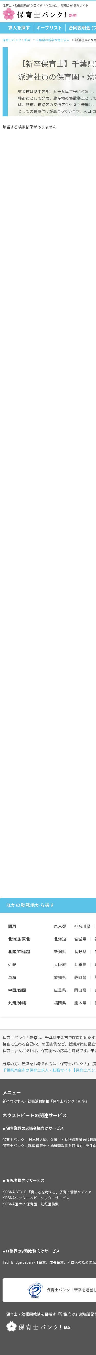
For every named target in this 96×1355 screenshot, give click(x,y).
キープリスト (49, 27)
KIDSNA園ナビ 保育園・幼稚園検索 (31, 1204)
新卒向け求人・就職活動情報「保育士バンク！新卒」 (46, 1101)
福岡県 (60, 1003)
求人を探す (19, 27)
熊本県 (80, 1003)
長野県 (80, 952)
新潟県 (60, 952)
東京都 (60, 926)
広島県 (60, 990)
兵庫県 (80, 964)
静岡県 (80, 977)
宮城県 (80, 939)
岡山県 (80, 990)
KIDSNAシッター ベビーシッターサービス (36, 1198)
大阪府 (60, 964)
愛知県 (60, 977)
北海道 (60, 939)
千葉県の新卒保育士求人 (53, 40)
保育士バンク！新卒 (16, 40)
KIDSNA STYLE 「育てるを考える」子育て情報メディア (47, 1192)
